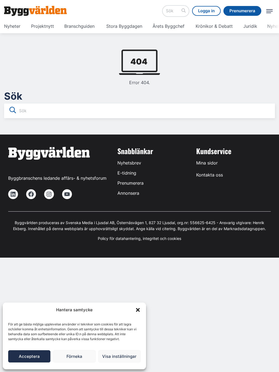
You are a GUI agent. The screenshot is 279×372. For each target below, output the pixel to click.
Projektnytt (42, 26)
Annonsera (128, 193)
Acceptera (29, 356)
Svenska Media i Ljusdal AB (90, 222)
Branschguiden (79, 26)
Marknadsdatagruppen (244, 228)
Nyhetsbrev (129, 163)
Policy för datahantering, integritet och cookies (139, 238)
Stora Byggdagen (124, 26)
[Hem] (35, 11)
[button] (138, 310)
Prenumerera (130, 183)
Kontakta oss (209, 175)
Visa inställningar (119, 356)
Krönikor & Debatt (214, 26)
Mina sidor (207, 163)
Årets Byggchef (168, 26)
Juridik (250, 26)
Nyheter (12, 26)
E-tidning (126, 173)
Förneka (74, 356)
